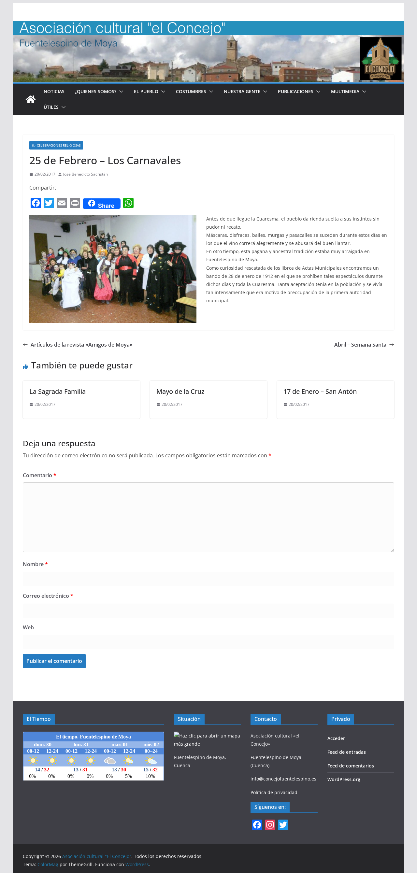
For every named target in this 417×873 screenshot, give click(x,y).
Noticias (54, 91)
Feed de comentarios (350, 766)
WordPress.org (343, 779)
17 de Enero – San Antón (320, 391)
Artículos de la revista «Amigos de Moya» (82, 344)
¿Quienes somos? (95, 91)
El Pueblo (146, 91)
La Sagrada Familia (57, 391)
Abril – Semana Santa (360, 344)
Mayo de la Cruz (180, 391)
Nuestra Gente (242, 91)
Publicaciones (295, 91)
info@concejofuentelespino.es (283, 779)
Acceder (336, 738)
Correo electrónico (48, 595)
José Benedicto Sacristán (85, 174)
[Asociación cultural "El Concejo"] (30, 99)
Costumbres (191, 91)
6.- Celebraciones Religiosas (56, 145)
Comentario (39, 475)
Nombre (35, 564)
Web (28, 627)
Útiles (51, 107)
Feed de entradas (346, 752)
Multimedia (345, 91)
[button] (119, 91)
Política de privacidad (274, 792)
